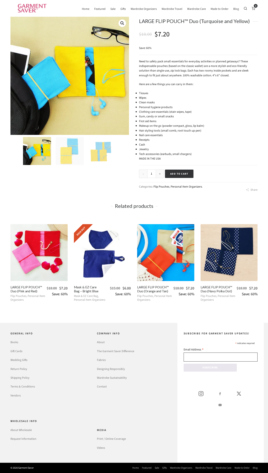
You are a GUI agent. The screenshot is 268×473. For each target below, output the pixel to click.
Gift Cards (16, 351)
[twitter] (239, 393)
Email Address (194, 350)
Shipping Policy (20, 378)
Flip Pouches (161, 187)
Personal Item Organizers (186, 187)
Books (14, 342)
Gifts (164, 467)
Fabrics (101, 360)
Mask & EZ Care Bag (86, 296)
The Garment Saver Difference (115, 351)
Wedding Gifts (18, 360)
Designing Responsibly (111, 369)
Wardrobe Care (223, 467)
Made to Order (242, 467)
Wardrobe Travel (204, 467)
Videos (101, 448)
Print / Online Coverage (111, 439)
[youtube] (220, 405)
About (101, 342)
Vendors (15, 396)
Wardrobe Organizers (181, 467)
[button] (122, 23)
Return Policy (18, 369)
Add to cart (179, 173)
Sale (157, 467)
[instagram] (201, 393)
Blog (255, 467)
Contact (102, 387)
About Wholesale (21, 430)
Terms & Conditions (22, 387)
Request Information (23, 439)
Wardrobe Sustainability (112, 378)
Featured (147, 467)
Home (135, 467)
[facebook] (220, 393)
